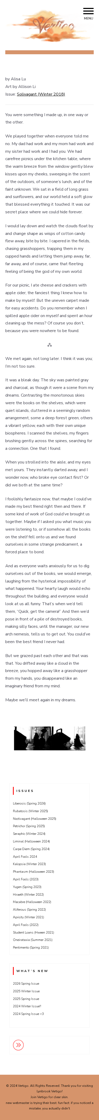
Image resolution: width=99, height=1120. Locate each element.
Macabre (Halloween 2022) (32, 902)
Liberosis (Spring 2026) (29, 803)
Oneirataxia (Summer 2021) (33, 940)
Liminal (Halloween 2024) (31, 841)
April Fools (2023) (26, 879)
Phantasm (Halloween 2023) (33, 872)
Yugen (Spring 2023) (27, 887)
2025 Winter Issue (26, 991)
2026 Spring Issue (26, 983)
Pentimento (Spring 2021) (31, 947)
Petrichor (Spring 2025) (29, 826)
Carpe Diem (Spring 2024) (31, 849)
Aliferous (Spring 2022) (29, 909)
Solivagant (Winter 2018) (41, 94)
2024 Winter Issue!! (27, 1006)
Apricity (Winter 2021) (28, 917)
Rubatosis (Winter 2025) (30, 811)
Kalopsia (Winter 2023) (29, 864)
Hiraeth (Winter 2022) (28, 894)
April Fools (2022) (26, 925)
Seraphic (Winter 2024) (29, 834)
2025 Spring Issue (26, 999)
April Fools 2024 (25, 857)
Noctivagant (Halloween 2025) (34, 819)
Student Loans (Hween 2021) (33, 932)
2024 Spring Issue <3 (28, 1014)
